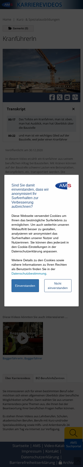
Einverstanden (25, 285)
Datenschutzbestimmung (29, 273)
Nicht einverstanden (58, 286)
